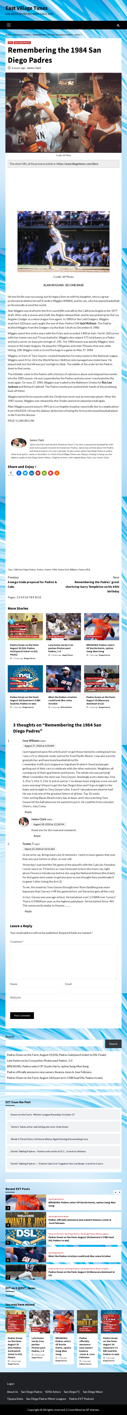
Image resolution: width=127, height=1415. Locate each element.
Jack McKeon (87, 323)
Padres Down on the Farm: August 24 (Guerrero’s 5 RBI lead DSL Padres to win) (25, 700)
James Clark (34, 68)
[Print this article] (44, 473)
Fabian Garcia (85, 1364)
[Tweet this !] (25, 473)
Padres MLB (84, 569)
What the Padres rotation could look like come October (62, 700)
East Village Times (26, 8)
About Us (12, 1391)
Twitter (10, 1295)
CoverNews (75, 1409)
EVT (10, 42)
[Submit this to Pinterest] (37, 473)
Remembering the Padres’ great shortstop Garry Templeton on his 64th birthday (92, 584)
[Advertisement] (63, 189)
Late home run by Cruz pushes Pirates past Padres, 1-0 (60, 648)
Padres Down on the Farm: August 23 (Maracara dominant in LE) (100, 700)
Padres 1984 (51, 569)
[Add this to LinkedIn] (31, 473)
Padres (40, 569)
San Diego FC (72, 1391)
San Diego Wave (93, 1391)
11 (39, 597)
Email (68, 984)
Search (9, 1036)
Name (13, 984)
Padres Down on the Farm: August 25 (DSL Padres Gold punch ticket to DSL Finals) (24, 649)
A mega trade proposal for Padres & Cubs (32, 582)
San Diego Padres (22, 42)
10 (36, 597)
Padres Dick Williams (68, 569)
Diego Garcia (29, 658)
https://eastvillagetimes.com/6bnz (77, 163)
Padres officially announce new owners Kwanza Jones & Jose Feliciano (49, 1072)
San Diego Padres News (58, 1216)
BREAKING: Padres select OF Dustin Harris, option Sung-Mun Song (100, 648)
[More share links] (57, 473)
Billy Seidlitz (66, 707)
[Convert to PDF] (50, 473)
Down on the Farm (18, 626)
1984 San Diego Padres (24, 569)
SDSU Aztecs (53, 1391)
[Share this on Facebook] (18, 473)
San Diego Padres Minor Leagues (24, 636)
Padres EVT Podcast (81, 1398)
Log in (10, 1383)
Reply (28, 812)
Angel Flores (67, 655)
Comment (17, 941)
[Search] (118, 25)
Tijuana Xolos (15, 1398)
